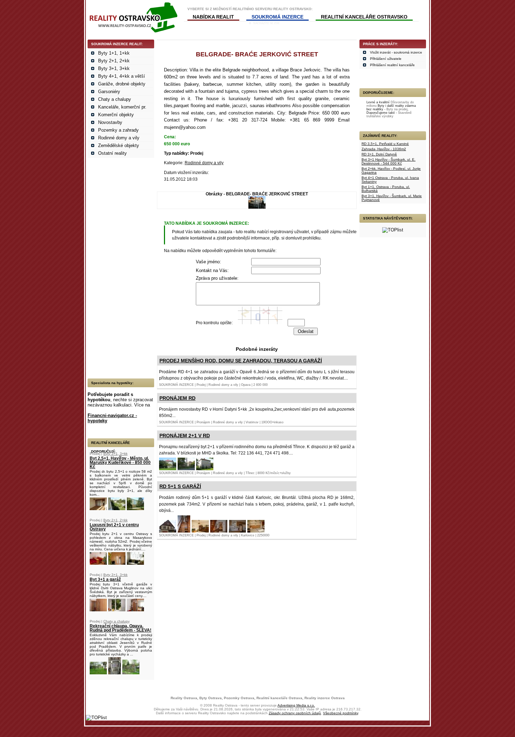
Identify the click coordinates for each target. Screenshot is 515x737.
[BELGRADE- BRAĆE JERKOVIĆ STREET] (257, 207)
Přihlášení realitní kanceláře (392, 65)
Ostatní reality (112, 153)
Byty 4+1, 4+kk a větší (121, 76)
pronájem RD (177, 398)
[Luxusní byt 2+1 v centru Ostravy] (98, 563)
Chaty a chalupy (114, 99)
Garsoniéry (109, 91)
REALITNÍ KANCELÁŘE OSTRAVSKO (364, 17)
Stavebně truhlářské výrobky (389, 114)
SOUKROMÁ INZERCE (277, 17)
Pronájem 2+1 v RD (184, 435)
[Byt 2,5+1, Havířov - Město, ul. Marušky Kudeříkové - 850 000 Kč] (98, 508)
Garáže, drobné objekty (121, 83)
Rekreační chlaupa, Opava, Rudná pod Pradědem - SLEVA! (120, 628)
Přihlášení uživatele (385, 59)
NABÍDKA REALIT (213, 17)
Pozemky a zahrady (118, 130)
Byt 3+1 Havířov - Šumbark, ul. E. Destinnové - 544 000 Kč (389, 161)
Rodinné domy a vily (118, 137)
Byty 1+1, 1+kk (114, 53)
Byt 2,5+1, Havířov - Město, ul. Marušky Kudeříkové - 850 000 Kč (120, 462)
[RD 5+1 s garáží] (167, 531)
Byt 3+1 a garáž (105, 579)
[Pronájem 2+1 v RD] (167, 468)
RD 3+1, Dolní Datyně (379, 154)
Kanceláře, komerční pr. (122, 107)
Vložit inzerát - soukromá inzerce (396, 52)
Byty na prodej (396, 109)
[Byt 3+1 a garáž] (98, 609)
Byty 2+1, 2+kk (114, 60)
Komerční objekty (116, 114)
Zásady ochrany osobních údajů (295, 713)
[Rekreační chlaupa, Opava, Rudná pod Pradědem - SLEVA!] (98, 672)
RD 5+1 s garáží (180, 486)
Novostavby (110, 122)
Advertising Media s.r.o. (296, 705)
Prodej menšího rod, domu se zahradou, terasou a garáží (240, 360)
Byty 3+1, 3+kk (114, 68)
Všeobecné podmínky (340, 713)
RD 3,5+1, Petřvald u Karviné (385, 144)
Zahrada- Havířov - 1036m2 (384, 149)
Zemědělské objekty (118, 145)
